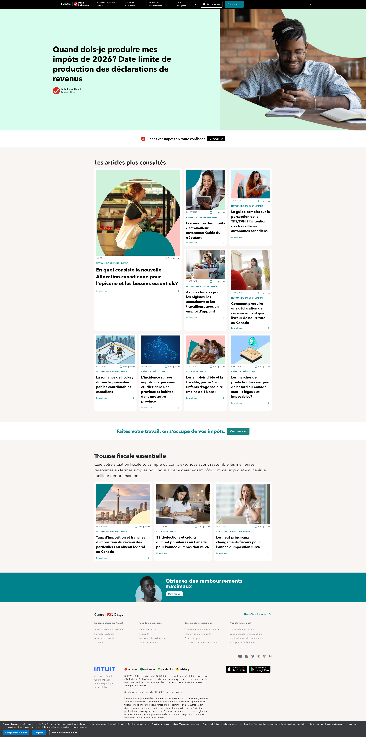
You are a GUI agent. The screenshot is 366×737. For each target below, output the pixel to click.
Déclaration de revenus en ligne (245, 634)
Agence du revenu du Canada (110, 629)
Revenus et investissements (156, 4)
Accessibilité (100, 687)
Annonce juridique (104, 683)
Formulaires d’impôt (104, 634)
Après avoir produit (104, 638)
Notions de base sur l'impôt (106, 4)
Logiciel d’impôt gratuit (241, 629)
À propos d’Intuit (103, 676)
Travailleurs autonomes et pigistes (202, 629)
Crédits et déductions (130, 4)
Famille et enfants (148, 629)
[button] (335, 4)
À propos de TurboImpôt (242, 642)
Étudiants (144, 634)
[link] (138, 263)
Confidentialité (102, 679)
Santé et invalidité (148, 642)
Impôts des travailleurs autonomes (247, 638)
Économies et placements (197, 634)
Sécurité (98, 642)
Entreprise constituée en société (200, 642)
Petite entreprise (192, 638)
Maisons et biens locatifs (152, 638)
